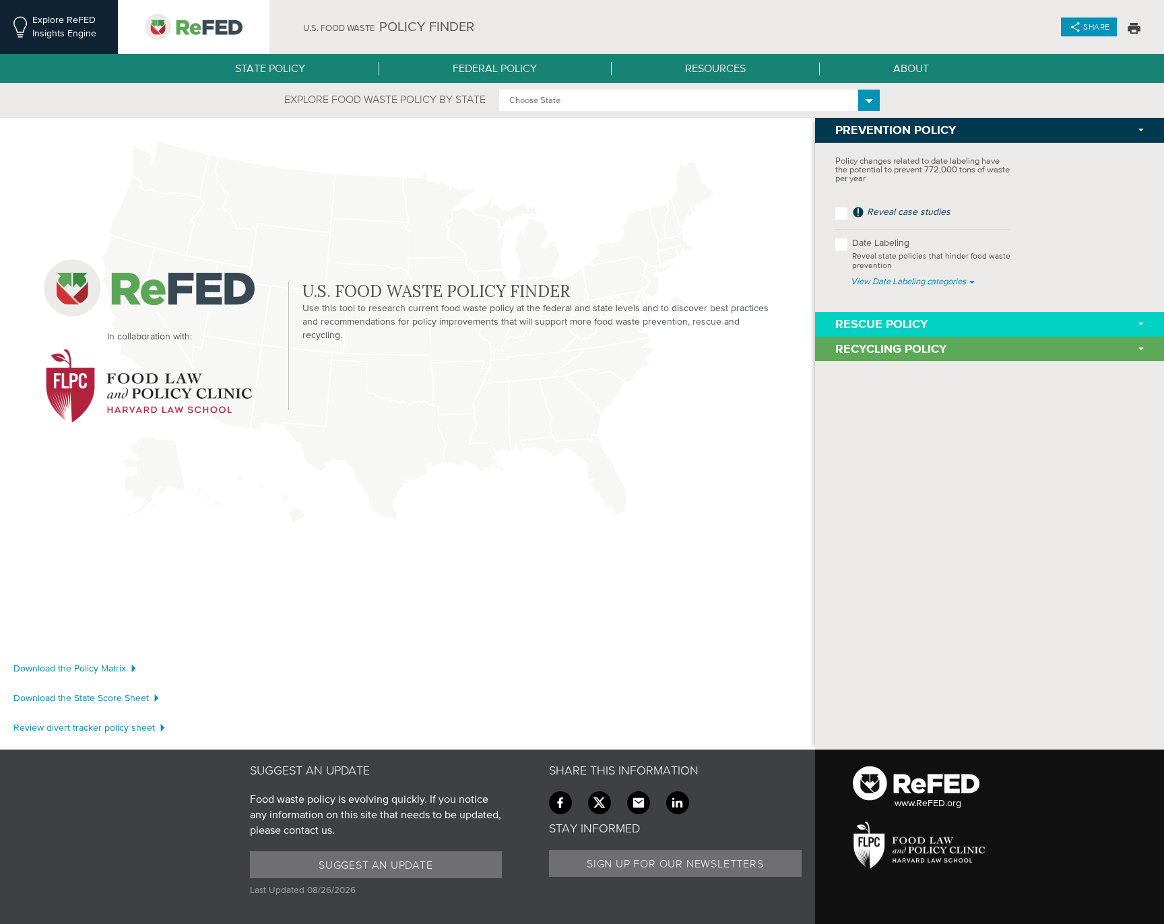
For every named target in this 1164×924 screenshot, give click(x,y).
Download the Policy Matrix (69, 668)
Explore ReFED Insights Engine (64, 26)
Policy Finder (388, 27)
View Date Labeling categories (909, 281)
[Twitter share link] (599, 802)
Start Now (500, 388)
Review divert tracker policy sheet (84, 728)
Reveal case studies (907, 212)
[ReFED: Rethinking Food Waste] (193, 27)
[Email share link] (638, 802)
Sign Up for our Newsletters (675, 863)
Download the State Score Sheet (81, 698)
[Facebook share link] (560, 802)
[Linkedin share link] (677, 802)
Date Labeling (931, 253)
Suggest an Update (376, 865)
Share (1096, 26)
